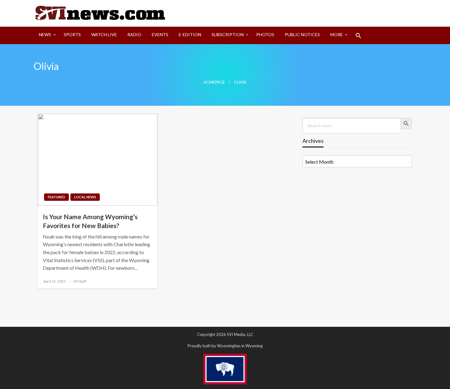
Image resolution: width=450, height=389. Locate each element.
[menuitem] (46, 35)
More (336, 34)
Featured (56, 197)
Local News (85, 197)
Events (160, 34)
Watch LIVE (104, 34)
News (45, 34)
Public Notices (302, 34)
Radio (134, 34)
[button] (358, 35)
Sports (72, 34)
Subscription (228, 34)
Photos (265, 34)
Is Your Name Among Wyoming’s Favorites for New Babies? (90, 221)
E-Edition (190, 34)
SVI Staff (79, 281)
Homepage (214, 82)
